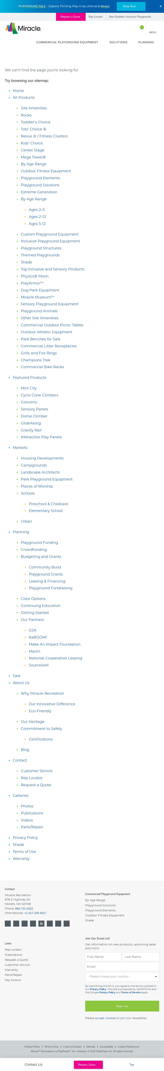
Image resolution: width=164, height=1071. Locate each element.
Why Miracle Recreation (42, 693)
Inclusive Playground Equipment (50, 241)
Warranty (21, 859)
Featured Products (29, 378)
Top (132, 1064)
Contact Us (34, 1065)
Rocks (26, 115)
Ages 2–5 (37, 210)
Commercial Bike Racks (42, 367)
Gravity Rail (31, 430)
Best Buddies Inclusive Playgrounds (130, 16)
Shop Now (129, 6)
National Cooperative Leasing (55, 658)
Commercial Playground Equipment (67, 42)
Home (18, 91)
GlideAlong (31, 423)
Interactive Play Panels (41, 437)
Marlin (34, 651)
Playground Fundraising (50, 588)
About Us (21, 683)
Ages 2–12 (37, 217)
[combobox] (122, 976)
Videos (27, 820)
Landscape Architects (40, 472)
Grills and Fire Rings (39, 353)
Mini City (29, 388)
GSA (32, 630)
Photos (27, 806)
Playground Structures (41, 248)
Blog (25, 750)
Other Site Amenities (39, 318)
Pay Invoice (13, 980)
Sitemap (90, 1046)
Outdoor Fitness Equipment (46, 171)
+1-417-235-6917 (35, 913)
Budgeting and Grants (41, 557)
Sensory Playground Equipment (49, 304)
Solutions (118, 42)
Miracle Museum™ (37, 297)
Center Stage (32, 150)
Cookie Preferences (128, 1046)
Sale (16, 676)
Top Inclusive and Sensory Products (52, 269)
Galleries (20, 796)
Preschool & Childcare (48, 504)
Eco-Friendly (40, 711)
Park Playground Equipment (47, 479)
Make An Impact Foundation (54, 644)
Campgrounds (34, 465)
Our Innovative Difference (52, 704)
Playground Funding (39, 543)
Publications (32, 813)
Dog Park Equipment (40, 290)
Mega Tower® (33, 157)
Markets (20, 448)
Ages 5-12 (37, 224)
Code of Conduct (72, 1046)
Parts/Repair (32, 827)
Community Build (45, 567)
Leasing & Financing (47, 581)
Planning (146, 42)
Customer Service (37, 771)
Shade (26, 262)
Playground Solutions (40, 185)
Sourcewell (39, 665)
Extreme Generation (39, 192)
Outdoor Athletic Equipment (46, 332)
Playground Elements (40, 178)
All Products (24, 98)
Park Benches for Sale (40, 339)
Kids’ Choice (32, 143)
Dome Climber (34, 416)
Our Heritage (32, 722)
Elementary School (46, 511)
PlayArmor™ (32, 283)
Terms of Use (24, 852)
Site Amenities (34, 108)
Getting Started (35, 613)
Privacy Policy (25, 838)
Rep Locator (96, 16)
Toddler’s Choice (35, 122)
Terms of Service (131, 992)
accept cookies (105, 1018)
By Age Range (34, 164)
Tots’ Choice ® (33, 129)
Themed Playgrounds (40, 255)
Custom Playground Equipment (49, 234)
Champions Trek (35, 360)
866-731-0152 (24, 908)
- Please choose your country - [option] (109, 976)
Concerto (29, 402)
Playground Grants (46, 574)
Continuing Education (40, 606)
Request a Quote (71, 16)
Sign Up (122, 1006)
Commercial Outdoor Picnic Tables (52, 325)
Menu (152, 32)
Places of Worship (37, 486)
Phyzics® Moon (35, 276)
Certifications (41, 739)
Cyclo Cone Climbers (39, 395)
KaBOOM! (38, 637)
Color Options (33, 599)
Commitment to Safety (41, 729)
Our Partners (32, 620)
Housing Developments (42, 458)
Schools (28, 493)
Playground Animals (39, 311)
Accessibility (106, 1046)
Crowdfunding (34, 550)
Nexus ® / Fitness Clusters (44, 136)
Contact (20, 760)
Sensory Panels (34, 409)
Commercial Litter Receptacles (49, 346)
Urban (26, 521)
